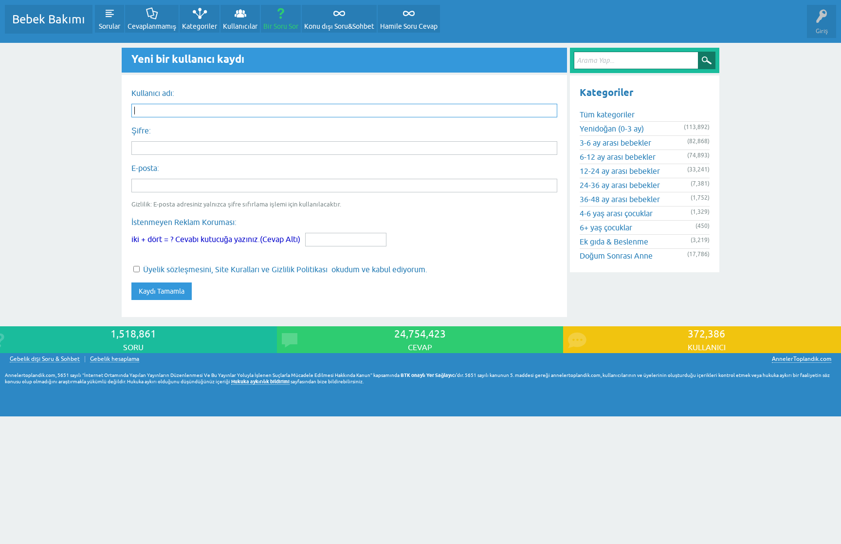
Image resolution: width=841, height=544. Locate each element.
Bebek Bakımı (48, 19)
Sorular (109, 26)
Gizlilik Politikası (300, 269)
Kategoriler (199, 26)
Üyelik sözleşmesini (177, 269)
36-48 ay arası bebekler (620, 199)
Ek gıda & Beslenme (614, 241)
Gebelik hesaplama (114, 359)
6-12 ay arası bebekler (618, 156)
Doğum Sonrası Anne (616, 255)
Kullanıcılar (240, 26)
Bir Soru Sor (280, 26)
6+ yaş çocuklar (606, 227)
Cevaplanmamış (152, 26)
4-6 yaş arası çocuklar (616, 213)
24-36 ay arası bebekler (620, 185)
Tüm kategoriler (607, 114)
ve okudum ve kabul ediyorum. (285, 269)
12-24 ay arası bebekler (620, 171)
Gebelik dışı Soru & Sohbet (45, 359)
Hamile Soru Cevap (409, 26)
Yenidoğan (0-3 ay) (612, 128)
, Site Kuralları (235, 269)
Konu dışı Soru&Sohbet (339, 26)
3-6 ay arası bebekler (615, 142)
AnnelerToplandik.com (801, 359)
